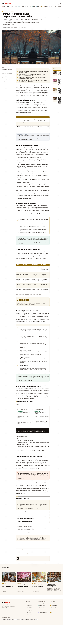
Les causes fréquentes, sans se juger (7, 71)
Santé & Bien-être (29, 610)
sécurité (22, 619)
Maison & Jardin (29, 605)
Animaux (40, 610)
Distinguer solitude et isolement (7, 69)
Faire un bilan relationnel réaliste (7, 73)
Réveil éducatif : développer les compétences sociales (60, 90)
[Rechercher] (60, 4)
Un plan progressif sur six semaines (7, 77)
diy (13, 619)
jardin (31, 619)
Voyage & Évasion (41, 607)
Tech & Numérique (42, 603)
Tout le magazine (58, 6)
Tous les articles (53, 603)
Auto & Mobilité (29, 614)
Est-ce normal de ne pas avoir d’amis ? (23, 501)
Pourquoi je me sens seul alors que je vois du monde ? (26, 515)
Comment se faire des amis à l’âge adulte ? (24, 511)
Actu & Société (29, 603)
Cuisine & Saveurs (29, 607)
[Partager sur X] (22, 553)
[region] (33, 122)
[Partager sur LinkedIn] (24, 553)
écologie (35, 619)
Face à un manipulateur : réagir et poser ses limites (60, 73)
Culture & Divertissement (43, 612)
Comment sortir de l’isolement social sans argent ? (25, 518)
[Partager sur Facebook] (20, 553)
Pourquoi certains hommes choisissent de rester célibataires (60, 100)
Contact (52, 612)
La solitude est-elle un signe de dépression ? (24, 521)
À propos (52, 610)
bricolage (4, 619)
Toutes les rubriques (54, 605)
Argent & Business (42, 605)
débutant (27, 619)
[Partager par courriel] (27, 553)
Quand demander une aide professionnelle (6, 82)
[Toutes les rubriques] (58, 4)
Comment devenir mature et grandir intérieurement (60, 81)
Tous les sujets (53, 607)
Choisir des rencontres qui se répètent (6, 76)
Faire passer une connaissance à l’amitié (7, 80)
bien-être (9, 619)
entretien (17, 619)
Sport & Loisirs (29, 612)
